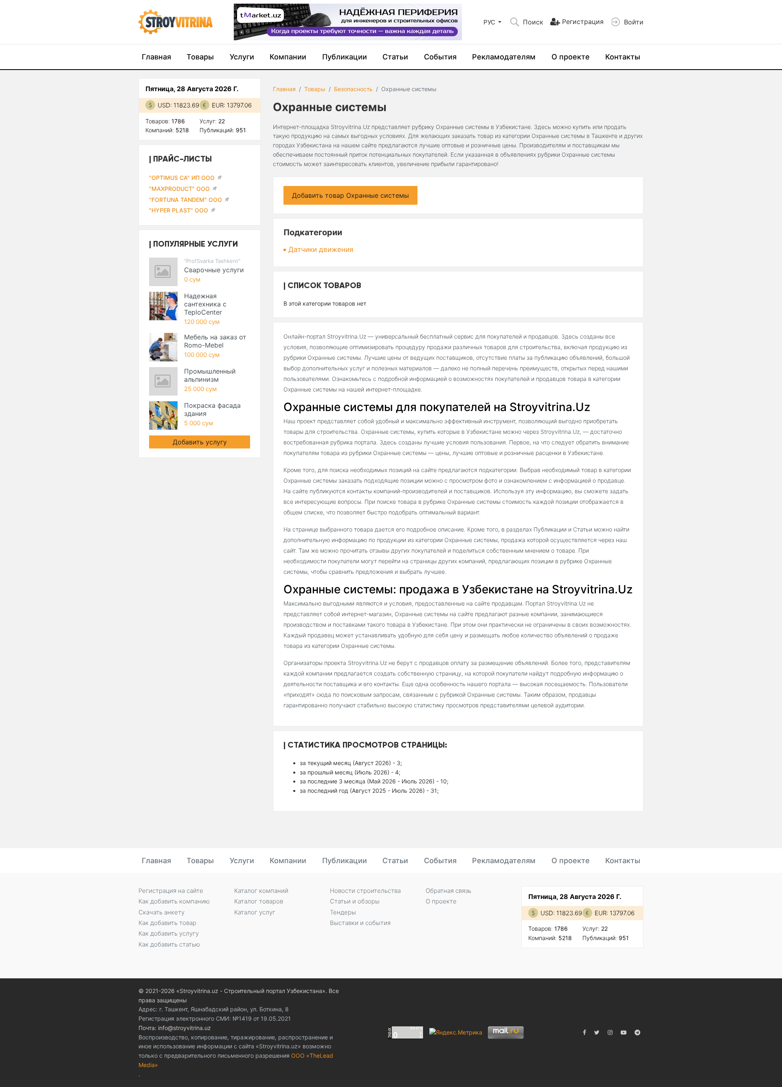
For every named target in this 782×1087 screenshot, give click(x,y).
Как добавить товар (167, 923)
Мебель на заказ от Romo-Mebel (215, 341)
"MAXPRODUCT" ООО (179, 188)
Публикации (344, 56)
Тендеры (343, 912)
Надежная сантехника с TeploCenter (205, 304)
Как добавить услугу (168, 933)
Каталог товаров (258, 901)
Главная (156, 56)
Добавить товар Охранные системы (350, 195)
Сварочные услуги (214, 270)
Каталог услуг (254, 912)
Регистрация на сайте (170, 891)
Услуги (242, 56)
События (440, 56)
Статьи (395, 56)
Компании (288, 56)
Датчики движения (321, 249)
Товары (200, 56)
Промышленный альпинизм (210, 375)
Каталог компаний (261, 891)
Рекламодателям (504, 56)
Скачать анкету (161, 912)
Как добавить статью (169, 944)
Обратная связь (448, 891)
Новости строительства (365, 891)
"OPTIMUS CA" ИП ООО (182, 177)
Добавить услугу (200, 442)
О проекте (570, 56)
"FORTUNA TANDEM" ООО (185, 199)
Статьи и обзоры (355, 901)
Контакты (622, 56)
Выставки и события (360, 923)
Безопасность (353, 88)
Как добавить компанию (174, 901)
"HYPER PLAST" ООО (178, 210)
